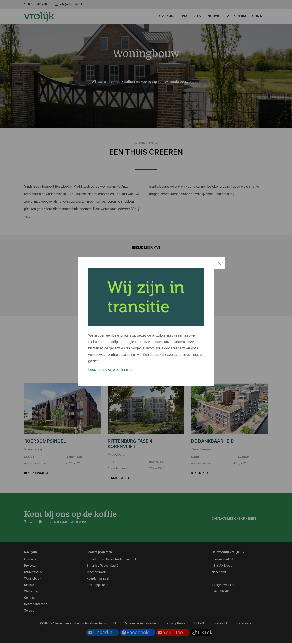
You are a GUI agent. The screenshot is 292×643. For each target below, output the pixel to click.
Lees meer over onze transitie (110, 370)
